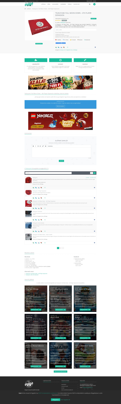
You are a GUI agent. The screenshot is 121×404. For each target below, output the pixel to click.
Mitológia (75, 50)
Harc (72, 50)
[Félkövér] (33, 146)
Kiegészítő (68, 50)
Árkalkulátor (89, 1)
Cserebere (63, 4)
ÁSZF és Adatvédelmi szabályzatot (48, 393)
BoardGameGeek (32, 1)
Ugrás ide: (93, 18)
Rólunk (62, 388)
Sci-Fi (65, 50)
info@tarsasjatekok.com (88, 387)
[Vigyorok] (46, 146)
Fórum (69, 4)
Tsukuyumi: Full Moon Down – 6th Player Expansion (45, 9)
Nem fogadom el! (65, 399)
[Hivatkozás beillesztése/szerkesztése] (43, 146)
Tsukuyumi (62, 22)
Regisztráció (63, 384)
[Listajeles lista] (38, 146)
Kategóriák (55, 4)
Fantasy (61, 50)
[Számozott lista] (40, 146)
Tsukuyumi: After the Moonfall (31, 274)
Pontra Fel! (76, 4)
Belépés (94, 1)
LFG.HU (37, 1)
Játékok (44, 4)
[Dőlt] (35, 146)
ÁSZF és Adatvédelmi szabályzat (67, 389)
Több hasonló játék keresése (60, 371)
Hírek (48, 4)
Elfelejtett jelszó (64, 386)
